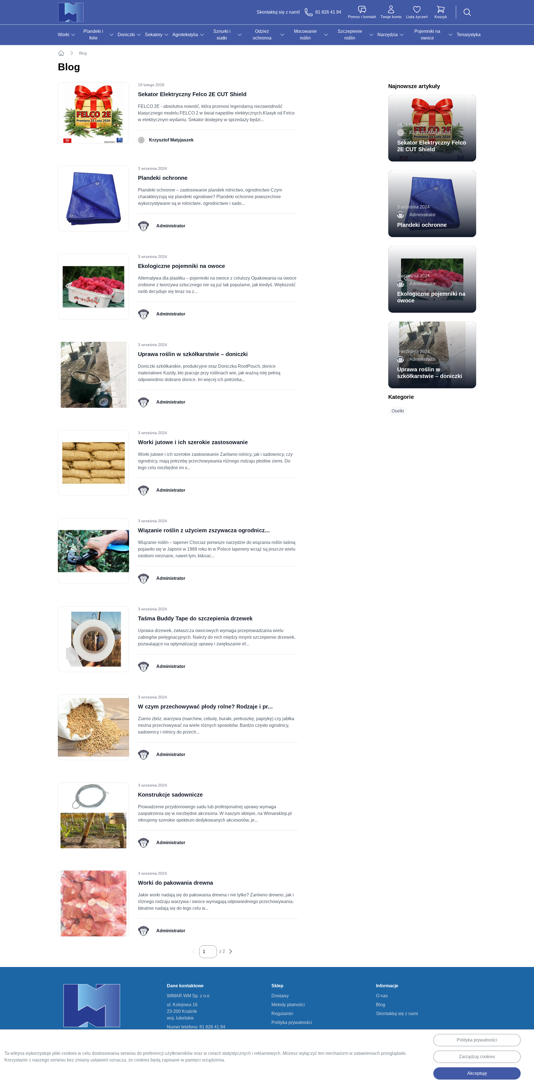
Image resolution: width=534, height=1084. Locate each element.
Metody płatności (288, 1004)
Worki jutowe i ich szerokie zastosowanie (193, 442)
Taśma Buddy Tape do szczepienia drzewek (195, 618)
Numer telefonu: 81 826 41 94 (196, 1027)
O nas (382, 995)
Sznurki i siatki (222, 34)
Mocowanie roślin (305, 34)
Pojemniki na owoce (427, 34)
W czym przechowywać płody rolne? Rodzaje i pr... (205, 706)
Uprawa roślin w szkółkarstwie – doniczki (193, 354)
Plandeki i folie (93, 34)
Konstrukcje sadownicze (170, 795)
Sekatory (153, 34)
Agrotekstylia (185, 34)
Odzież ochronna (262, 34)
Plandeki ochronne (162, 178)
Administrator (170, 225)
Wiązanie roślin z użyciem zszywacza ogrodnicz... (204, 530)
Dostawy (280, 995)
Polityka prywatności (477, 1040)
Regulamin (282, 1013)
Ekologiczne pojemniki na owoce (181, 266)
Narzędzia (387, 34)
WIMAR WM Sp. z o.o (188, 995)
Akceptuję (477, 1073)
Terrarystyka (469, 34)
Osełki (398, 411)
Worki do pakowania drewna (175, 883)
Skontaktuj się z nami (397, 1013)
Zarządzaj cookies (477, 1056)
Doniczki (126, 34)
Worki (63, 34)
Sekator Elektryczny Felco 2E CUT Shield (192, 94)
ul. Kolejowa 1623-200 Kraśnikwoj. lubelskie (182, 1011)
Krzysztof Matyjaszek (171, 140)
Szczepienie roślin (350, 34)
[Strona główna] (61, 53)
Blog (380, 1004)
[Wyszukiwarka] (467, 12)
